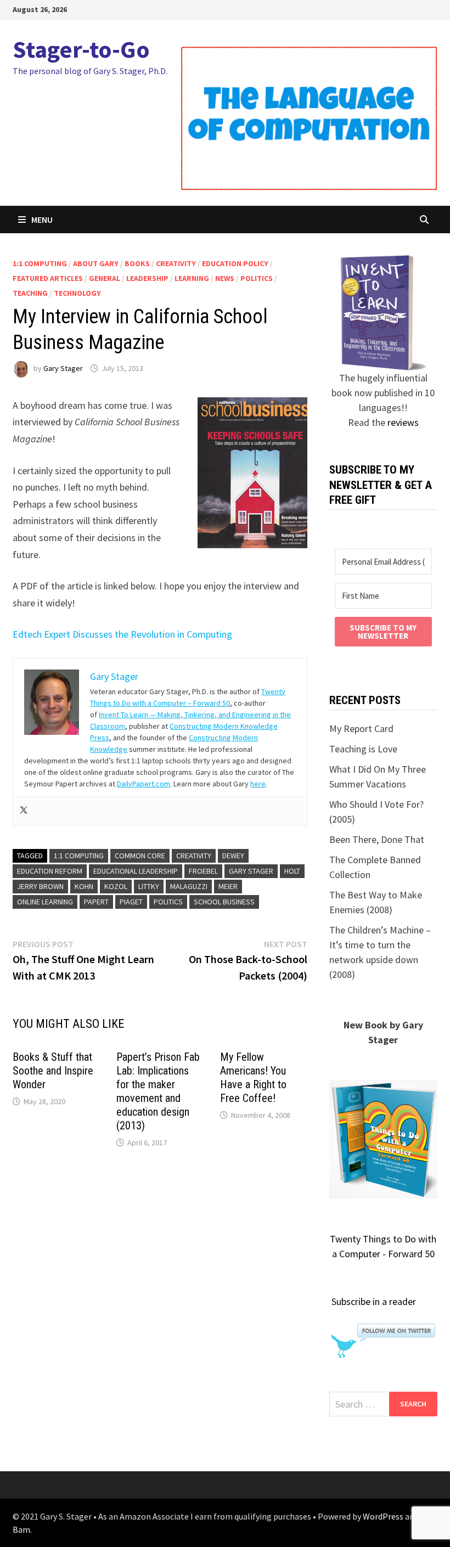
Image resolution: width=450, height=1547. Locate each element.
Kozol (115, 886)
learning (192, 278)
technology (77, 293)
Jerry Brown (40, 886)
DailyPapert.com (143, 784)
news (224, 278)
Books (137, 263)
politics (256, 278)
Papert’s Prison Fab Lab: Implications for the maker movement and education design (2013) (158, 1091)
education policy (235, 263)
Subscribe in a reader (373, 1301)
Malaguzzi (188, 886)
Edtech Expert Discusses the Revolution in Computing (122, 634)
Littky (148, 886)
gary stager (251, 871)
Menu (42, 219)
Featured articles (48, 278)
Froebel (203, 871)
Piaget (131, 902)
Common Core (140, 855)
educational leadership (135, 871)
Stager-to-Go (81, 49)
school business (224, 902)
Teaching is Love (363, 748)
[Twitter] (24, 811)
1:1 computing (40, 263)
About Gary (96, 263)
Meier (228, 886)
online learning (45, 902)
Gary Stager (63, 368)
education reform (49, 871)
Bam (21, 1529)
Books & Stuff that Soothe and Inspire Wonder (53, 1070)
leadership (147, 278)
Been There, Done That (376, 839)
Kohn (84, 886)
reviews (403, 422)
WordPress (383, 1516)
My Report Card (361, 728)
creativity (176, 263)
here (258, 784)
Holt (292, 871)
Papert (96, 902)
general (104, 278)
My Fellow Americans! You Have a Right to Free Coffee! (253, 1077)
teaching (30, 293)
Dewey (233, 855)
